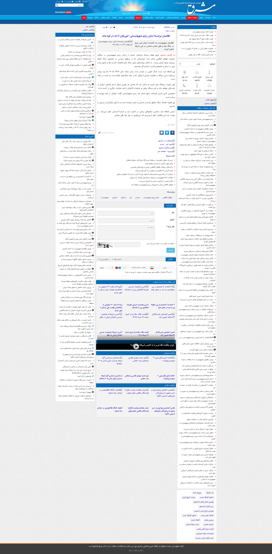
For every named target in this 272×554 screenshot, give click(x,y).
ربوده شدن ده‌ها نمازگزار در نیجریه (79, 252)
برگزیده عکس (170, 385)
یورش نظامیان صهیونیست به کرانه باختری (198, 129)
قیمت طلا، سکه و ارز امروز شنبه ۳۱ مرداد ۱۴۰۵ (196, 35)
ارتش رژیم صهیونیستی (151, 197)
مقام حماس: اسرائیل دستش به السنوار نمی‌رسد (156, 181)
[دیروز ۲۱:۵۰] (136, 346)
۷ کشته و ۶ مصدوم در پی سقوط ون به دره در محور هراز (163, 306)
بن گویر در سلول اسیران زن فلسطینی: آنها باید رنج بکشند (198, 206)
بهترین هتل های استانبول (203, 501)
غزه (130, 197)
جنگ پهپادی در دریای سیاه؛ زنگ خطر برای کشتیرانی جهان (78, 142)
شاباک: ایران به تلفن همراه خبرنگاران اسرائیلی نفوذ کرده (198, 472)
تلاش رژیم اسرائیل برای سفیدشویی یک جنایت (197, 258)
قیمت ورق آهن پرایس (205, 528)
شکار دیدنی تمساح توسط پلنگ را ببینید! (77, 147)
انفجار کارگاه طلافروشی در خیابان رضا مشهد (109, 409)
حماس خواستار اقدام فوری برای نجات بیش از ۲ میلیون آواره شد (197, 354)
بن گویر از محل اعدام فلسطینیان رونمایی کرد (197, 365)
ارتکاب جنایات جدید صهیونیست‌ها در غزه (199, 306)
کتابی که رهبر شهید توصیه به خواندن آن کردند (75, 307)
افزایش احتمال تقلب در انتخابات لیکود (200, 419)
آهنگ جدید (195, 520)
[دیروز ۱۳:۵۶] (135, 321)
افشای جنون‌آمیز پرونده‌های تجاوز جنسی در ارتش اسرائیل (197, 218)
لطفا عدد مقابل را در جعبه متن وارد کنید (161, 243)
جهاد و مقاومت (148, 17)
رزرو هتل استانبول (206, 506)
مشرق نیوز (195, 7)
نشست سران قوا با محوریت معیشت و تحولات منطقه (76, 381)
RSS (83, 2)
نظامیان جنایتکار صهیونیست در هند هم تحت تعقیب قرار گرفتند (198, 285)
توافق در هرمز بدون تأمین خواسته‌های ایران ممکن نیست (199, 370)
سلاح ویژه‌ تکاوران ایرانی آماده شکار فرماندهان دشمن (76, 72)
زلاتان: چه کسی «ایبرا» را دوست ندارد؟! (77, 157)
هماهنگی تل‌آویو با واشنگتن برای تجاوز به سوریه (196, 397)
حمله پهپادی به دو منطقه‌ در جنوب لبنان (199, 235)
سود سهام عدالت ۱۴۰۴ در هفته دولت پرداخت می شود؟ (76, 128)
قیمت (213, 27)
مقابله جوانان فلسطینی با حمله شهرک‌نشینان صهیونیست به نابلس (198, 478)
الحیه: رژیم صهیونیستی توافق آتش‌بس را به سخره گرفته (196, 291)
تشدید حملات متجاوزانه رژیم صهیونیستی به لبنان (196, 315)
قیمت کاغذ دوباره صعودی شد (203, 31)
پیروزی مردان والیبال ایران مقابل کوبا (78, 96)
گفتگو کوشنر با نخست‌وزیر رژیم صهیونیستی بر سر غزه (196, 339)
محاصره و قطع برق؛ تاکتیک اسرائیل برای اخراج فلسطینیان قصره (198, 240)
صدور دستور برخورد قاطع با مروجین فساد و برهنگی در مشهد (77, 260)
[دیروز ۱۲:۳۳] (109, 321)
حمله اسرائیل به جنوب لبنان (203, 150)
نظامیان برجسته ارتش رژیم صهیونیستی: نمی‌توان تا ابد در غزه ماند (136, 36)
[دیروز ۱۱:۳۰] (109, 364)
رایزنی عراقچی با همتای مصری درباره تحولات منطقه (77, 302)
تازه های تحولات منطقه (206, 108)
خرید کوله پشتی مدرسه (204, 538)
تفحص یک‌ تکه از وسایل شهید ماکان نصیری (76, 219)
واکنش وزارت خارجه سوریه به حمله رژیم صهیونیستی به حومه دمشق (200, 140)
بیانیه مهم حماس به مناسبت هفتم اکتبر (159, 163)
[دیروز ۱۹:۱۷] (135, 293)
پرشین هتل (209, 520)
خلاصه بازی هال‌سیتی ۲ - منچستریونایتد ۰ (165, 377)
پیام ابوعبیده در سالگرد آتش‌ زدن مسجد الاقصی (196, 179)
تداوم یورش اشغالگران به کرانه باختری (199, 195)
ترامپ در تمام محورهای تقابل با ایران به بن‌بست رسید (197, 301)
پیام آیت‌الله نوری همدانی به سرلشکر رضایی (75, 55)
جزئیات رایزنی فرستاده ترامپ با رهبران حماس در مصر (197, 465)
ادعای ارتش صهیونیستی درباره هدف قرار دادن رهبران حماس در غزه (198, 380)
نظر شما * (170, 226)
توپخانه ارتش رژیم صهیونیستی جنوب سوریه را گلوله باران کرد (198, 456)
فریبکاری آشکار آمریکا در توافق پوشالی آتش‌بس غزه (197, 224)
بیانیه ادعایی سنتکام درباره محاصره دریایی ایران (75, 103)
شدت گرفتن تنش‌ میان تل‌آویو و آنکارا (200, 125)
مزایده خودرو (208, 524)
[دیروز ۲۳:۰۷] (162, 293)
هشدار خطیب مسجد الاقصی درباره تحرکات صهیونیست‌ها (199, 184)
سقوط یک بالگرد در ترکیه (82, 332)
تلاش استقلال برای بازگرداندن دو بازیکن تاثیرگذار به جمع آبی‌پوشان (75, 92)
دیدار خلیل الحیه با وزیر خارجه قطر (201, 296)
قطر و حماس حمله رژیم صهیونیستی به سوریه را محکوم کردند (197, 392)
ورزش (183, 17)
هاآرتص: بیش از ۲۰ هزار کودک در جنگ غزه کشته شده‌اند (196, 199)
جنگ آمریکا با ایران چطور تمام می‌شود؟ (77, 120)
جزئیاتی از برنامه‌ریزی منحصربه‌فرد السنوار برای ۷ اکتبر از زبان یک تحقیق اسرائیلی (144, 174)
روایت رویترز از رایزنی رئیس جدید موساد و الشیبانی (199, 279)
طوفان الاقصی (167, 197)
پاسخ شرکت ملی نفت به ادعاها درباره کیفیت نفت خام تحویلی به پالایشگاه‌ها (77, 371)
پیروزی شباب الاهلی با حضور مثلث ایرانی (77, 287)
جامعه (121, 17)
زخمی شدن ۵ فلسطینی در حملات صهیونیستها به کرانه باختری (197, 133)
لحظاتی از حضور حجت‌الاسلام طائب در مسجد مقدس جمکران (77, 270)
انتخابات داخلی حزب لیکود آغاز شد (201, 349)
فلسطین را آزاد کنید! (84, 376)
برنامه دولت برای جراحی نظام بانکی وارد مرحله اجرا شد (76, 315)
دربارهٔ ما (58, 2)
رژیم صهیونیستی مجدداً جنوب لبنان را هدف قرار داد (197, 120)
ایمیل (172, 219)
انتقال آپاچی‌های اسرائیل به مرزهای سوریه (198, 251)
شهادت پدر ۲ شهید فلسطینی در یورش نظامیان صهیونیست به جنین (198, 212)
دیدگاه (97, 17)
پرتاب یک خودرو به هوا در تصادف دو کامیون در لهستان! (76, 86)
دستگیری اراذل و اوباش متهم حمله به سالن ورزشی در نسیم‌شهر (77, 112)
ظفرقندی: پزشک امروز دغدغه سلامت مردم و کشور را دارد (77, 244)
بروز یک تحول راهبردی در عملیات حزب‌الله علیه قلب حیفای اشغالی (149, 160)
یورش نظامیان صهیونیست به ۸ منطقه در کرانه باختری (198, 361)
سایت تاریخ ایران (188, 497)
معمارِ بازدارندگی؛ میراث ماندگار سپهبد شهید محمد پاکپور (77, 171)
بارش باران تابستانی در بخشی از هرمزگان (77, 366)
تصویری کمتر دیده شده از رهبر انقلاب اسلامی (75, 255)
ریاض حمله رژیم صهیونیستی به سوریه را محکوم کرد (197, 332)
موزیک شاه (197, 492)
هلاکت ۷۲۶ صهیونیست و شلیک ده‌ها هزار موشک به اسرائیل (151, 177)
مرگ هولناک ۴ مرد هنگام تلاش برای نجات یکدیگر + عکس (75, 60)
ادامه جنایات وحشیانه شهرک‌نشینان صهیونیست (196, 254)
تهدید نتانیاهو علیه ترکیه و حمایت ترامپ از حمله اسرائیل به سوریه (197, 273)
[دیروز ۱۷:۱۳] (162, 321)
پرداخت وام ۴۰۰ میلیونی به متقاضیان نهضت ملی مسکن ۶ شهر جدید (111, 307)
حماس (137, 197)
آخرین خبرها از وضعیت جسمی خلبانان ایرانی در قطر (76, 41)
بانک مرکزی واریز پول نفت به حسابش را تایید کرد (74, 229)
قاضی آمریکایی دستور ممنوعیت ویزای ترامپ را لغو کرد (76, 337)
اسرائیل (123, 197)
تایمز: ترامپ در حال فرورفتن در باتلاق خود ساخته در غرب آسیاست (75, 321)
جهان (201, 17)
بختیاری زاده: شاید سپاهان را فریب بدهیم (76, 107)
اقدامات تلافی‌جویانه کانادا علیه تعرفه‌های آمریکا (74, 265)
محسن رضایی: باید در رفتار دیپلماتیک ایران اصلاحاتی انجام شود (78, 208)
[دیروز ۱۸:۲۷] (109, 293)
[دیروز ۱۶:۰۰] (109, 397)
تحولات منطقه (192, 17)
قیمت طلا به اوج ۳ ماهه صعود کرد (201, 39)
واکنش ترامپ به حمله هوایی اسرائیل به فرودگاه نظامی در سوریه (197, 266)
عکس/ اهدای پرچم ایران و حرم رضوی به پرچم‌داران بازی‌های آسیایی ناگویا (163, 411)
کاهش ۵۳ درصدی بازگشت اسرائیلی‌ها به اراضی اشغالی (197, 408)
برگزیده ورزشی (169, 353)
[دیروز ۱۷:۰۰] (135, 397)
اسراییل (114, 197)
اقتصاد (114, 17)
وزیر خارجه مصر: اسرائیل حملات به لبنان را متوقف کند (199, 162)
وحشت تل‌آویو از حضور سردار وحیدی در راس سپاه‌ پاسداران (198, 190)
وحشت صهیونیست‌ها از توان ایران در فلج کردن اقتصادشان (197, 402)
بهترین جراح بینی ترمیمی (203, 510)
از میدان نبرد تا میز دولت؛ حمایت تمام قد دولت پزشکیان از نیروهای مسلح (76, 387)
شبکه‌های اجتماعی (172, 17)
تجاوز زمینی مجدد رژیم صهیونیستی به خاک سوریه (196, 432)
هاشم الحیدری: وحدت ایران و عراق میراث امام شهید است (76, 292)
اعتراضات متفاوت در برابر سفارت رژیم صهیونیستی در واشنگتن (196, 310)
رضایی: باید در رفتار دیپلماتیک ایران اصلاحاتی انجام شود (77, 190)
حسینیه (138, 17)
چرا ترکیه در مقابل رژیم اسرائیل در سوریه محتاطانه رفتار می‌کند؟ (200, 174)
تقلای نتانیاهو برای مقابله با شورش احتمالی (198, 461)
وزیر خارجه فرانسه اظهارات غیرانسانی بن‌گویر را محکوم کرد (198, 326)
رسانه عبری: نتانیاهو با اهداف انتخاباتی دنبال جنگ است (198, 114)
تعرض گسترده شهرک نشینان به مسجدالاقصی (75, 310)
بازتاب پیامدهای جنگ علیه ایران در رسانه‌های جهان (77, 152)
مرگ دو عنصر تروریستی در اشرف (79, 51)
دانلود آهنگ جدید (206, 497)
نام (173, 212)
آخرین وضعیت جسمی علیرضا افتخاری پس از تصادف (137, 306)
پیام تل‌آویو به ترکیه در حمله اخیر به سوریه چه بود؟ (198, 168)
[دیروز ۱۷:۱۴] (162, 364)
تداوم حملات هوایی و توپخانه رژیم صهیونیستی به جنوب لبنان (197, 443)
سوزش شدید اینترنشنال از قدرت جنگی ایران (75, 77)
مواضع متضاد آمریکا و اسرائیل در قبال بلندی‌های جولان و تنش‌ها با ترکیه (197, 146)
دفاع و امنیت (160, 17)
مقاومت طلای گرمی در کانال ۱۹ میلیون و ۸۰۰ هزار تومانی (198, 50)
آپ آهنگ (209, 492)
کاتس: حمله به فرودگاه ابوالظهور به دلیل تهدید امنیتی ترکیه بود (197, 155)
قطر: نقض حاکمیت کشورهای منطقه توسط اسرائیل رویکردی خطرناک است (78, 282)
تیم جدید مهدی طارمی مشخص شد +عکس (136, 377)
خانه (214, 17)
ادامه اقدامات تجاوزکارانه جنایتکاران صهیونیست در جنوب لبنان (197, 424)
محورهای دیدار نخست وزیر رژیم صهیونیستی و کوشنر (198, 437)
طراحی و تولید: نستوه (136, 550)
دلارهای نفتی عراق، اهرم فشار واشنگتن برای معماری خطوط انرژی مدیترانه (77, 215)
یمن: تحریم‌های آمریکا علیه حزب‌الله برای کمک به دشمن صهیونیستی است (75, 224)
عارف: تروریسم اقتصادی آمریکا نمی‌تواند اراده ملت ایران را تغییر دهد (77, 327)
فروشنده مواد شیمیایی (204, 533)
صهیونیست (105, 197)
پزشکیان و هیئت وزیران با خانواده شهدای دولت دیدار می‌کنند (76, 397)
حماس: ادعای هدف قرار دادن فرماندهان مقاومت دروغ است (197, 320)
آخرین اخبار (89, 136)
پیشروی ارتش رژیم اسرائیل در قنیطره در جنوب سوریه (198, 230)
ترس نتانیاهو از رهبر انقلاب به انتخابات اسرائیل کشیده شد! (197, 484)
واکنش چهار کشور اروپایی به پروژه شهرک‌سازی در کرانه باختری (197, 246)
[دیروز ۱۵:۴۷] (135, 364)
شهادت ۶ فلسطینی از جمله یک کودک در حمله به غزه (197, 386)
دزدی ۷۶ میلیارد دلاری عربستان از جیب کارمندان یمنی (76, 362)
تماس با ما (68, 2)
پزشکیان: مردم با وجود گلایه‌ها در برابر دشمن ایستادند (77, 196)
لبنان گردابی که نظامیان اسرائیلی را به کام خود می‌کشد (154, 170)
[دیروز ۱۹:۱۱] (162, 397)
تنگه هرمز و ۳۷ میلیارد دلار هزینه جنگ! (77, 160)
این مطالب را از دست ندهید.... (163, 282)
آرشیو (77, 2)
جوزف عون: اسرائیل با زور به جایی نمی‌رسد (198, 429)
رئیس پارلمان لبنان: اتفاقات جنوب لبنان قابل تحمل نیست (198, 345)
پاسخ (102, 267)
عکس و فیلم (105, 17)
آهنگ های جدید (207, 515)
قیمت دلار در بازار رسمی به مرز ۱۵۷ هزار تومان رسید (197, 43)
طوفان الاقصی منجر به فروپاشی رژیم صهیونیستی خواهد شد (152, 184)
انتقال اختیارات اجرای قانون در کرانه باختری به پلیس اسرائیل (198, 450)
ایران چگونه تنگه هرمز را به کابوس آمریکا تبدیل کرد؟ (152, 345)
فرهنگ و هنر (129, 17)
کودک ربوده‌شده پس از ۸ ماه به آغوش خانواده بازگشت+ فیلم (76, 47)
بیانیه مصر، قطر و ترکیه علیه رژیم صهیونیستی (197, 261)
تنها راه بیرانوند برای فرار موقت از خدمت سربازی (74, 100)
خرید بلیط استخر (192, 524)
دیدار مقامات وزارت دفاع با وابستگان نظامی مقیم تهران (138, 409)
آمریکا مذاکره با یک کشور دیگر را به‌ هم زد (76, 81)
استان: (212, 64)
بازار (84, 17)
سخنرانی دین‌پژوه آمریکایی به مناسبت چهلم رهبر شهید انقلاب (75, 202)
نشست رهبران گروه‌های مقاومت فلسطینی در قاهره (198, 414)
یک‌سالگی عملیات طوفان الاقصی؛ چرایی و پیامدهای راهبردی (152, 167)
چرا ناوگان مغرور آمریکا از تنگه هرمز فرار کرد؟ (75, 124)
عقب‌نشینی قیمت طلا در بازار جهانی (200, 54)
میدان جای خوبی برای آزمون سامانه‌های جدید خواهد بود (77, 349)
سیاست (207, 17)
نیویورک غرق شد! (85, 117)
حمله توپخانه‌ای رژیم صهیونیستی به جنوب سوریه (196, 375)
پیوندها (90, 17)
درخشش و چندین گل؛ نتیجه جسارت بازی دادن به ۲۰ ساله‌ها (110, 377)
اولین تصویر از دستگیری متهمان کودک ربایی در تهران (76, 66)
